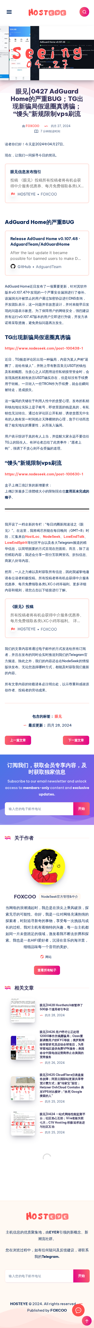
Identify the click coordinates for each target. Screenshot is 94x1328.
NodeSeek (51, 536)
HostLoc (32, 536)
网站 (48, 957)
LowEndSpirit (16, 542)
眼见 (58, 716)
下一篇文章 (76, 740)
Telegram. (51, 1256)
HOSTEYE (19, 1303)
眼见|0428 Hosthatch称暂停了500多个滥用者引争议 (61, 1007)
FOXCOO (25, 897)
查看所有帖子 (47, 970)
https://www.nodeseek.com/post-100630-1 (44, 474)
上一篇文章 (18, 740)
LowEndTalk (74, 536)
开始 (81, 808)
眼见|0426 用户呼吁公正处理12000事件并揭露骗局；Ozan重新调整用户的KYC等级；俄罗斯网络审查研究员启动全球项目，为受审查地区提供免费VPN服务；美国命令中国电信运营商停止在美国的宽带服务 (62, 1044)
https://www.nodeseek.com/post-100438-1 (44, 348)
